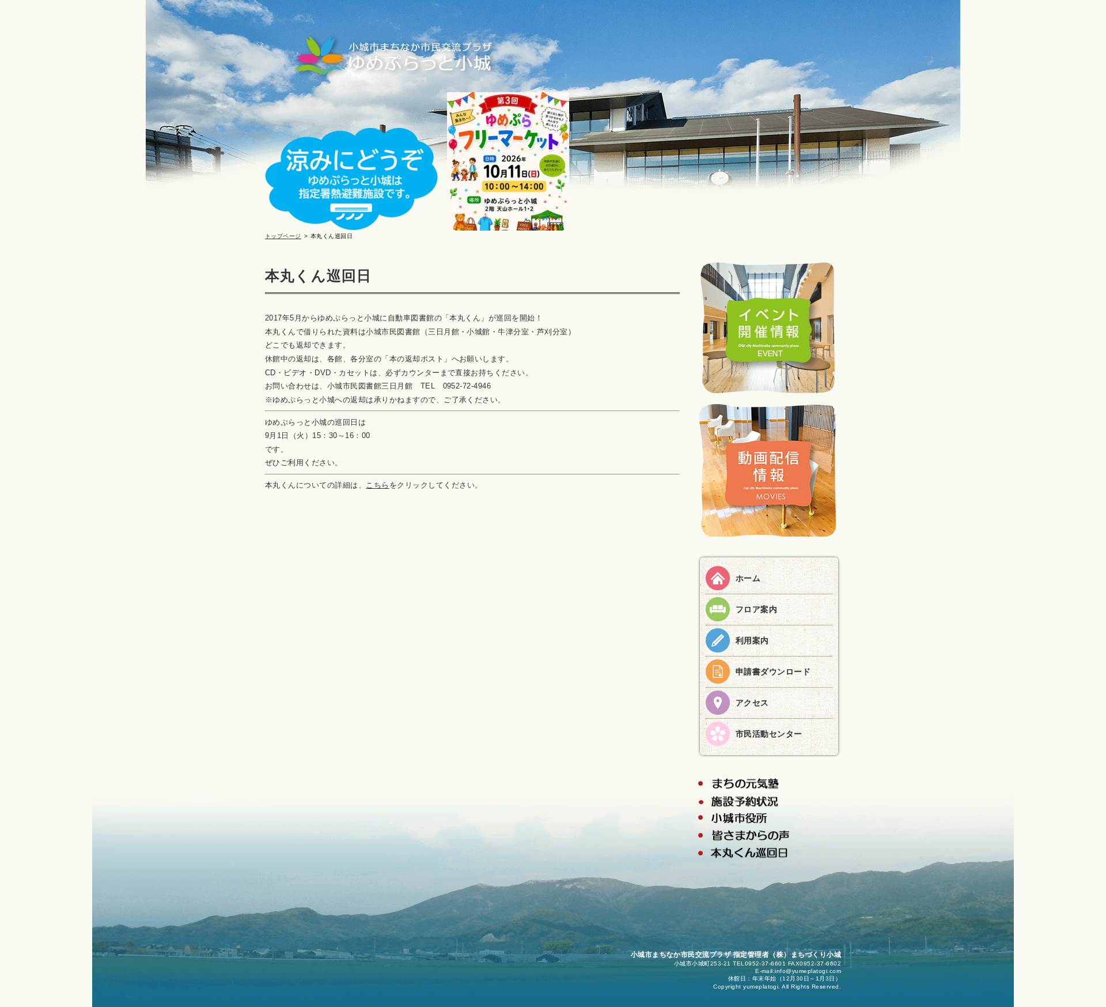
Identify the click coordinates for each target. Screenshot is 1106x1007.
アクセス (752, 702)
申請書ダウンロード (773, 671)
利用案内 (752, 640)
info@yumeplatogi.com (808, 971)
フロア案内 (756, 609)
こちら (377, 485)
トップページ (283, 236)
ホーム (748, 578)
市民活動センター (769, 733)
